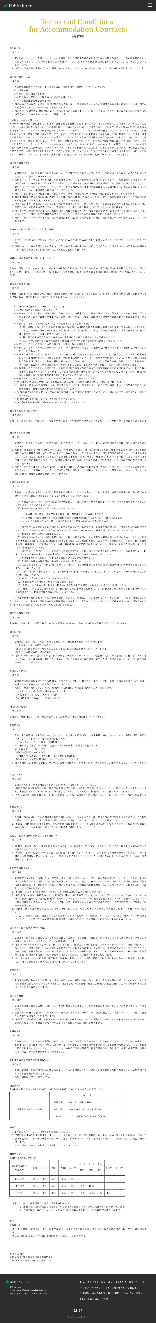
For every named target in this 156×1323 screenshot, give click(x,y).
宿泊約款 (131, 1287)
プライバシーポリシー (133, 1293)
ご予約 (104, 1298)
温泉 (110, 1281)
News (82, 1281)
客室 (103, 1281)
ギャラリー (97, 1287)
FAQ (107, 1287)
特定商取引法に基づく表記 (105, 1293)
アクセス (84, 1287)
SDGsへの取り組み (89, 1298)
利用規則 (84, 1293)
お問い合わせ (118, 1287)
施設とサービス (137, 1281)
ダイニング (121, 1281)
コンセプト (93, 1281)
